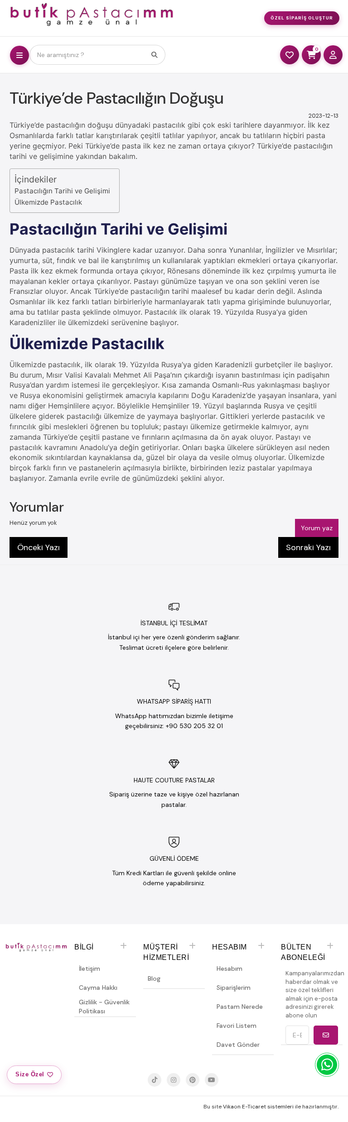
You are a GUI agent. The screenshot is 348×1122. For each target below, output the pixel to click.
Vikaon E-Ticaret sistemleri (258, 1106)
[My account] (333, 54)
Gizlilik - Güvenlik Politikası (104, 1006)
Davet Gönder (238, 1044)
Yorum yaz (317, 528)
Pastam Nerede (240, 1006)
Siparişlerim (234, 987)
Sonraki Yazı (308, 547)
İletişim (89, 968)
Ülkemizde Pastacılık (48, 202)
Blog (154, 978)
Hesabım (229, 968)
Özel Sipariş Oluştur (302, 18)
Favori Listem (236, 1025)
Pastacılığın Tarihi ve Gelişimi (62, 191)
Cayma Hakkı (98, 987)
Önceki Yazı (38, 547)
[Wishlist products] (290, 54)
